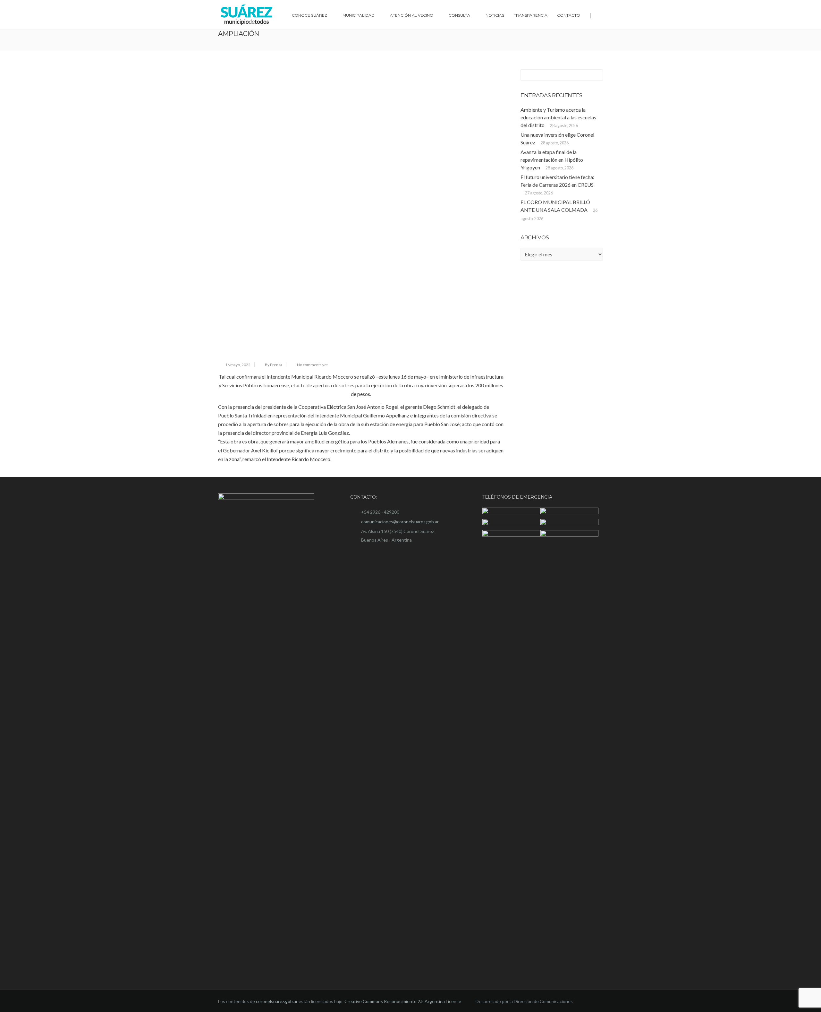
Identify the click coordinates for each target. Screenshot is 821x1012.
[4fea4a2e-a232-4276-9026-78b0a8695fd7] (361, 212)
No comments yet (312, 364)
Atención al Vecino (411, 15)
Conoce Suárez (309, 15)
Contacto (568, 15)
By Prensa (273, 364)
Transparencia (530, 15)
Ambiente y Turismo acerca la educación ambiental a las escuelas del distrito (558, 117)
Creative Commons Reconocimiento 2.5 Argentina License (403, 1001)
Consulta (459, 15)
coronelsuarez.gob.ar (277, 1001)
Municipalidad (359, 15)
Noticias (495, 15)
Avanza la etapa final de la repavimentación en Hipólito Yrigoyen (552, 159)
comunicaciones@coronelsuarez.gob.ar (400, 521)
